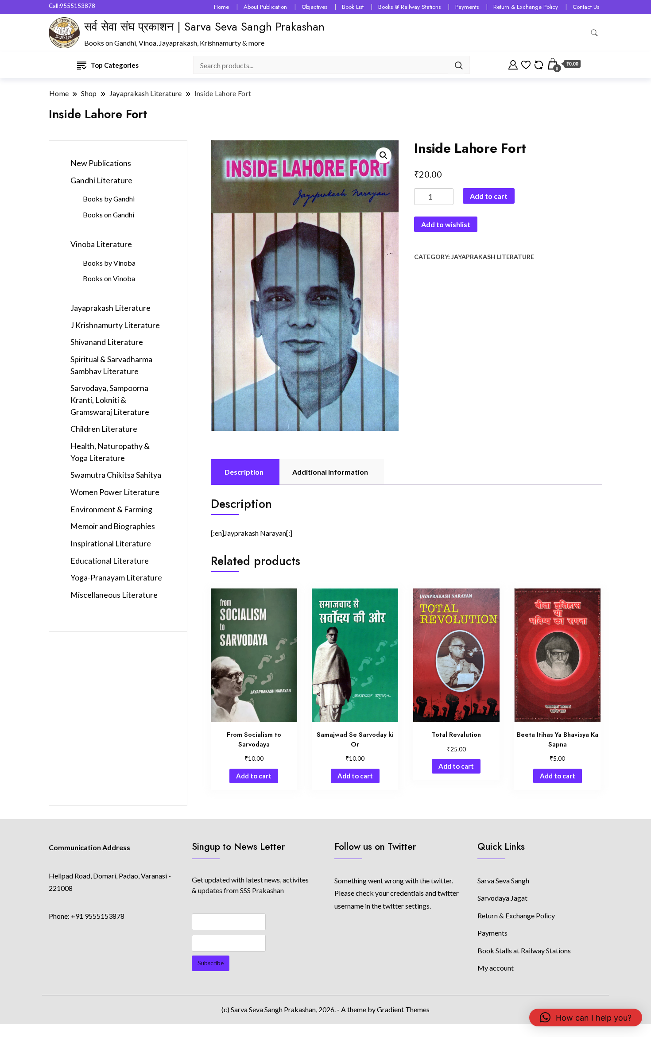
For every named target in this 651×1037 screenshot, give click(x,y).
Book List (353, 7)
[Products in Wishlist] (526, 64)
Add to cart (489, 196)
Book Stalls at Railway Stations (524, 950)
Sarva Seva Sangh (503, 880)
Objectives (314, 7)
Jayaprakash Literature (492, 256)
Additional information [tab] (330, 472)
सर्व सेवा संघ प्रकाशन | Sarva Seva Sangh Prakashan (204, 26)
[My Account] (513, 64)
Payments (467, 7)
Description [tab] (244, 472)
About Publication (265, 7)
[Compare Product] (538, 64)
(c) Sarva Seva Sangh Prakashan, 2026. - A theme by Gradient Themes (325, 1009)
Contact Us (586, 7)
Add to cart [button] (253, 776)
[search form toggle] (594, 33)
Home (221, 7)
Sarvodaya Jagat (502, 898)
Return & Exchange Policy (525, 7)
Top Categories (115, 65)
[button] (383, 155)
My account (495, 967)
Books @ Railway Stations (409, 7)
